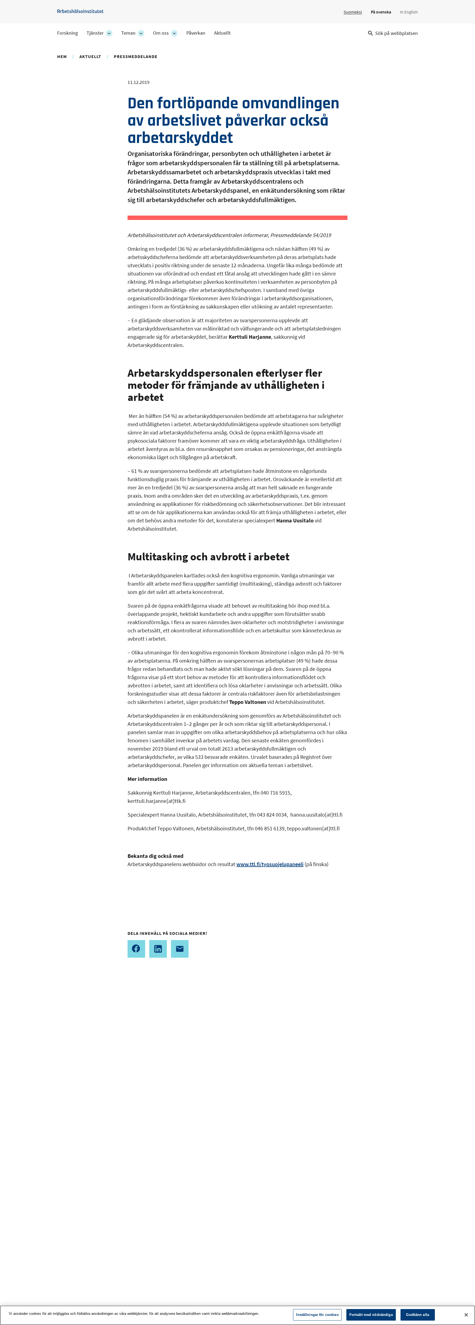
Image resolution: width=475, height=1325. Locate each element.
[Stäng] (466, 1315)
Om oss (161, 33)
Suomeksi (353, 12)
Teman (128, 33)
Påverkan (195, 33)
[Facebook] (136, 949)
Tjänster (95, 33)
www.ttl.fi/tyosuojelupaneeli (269, 864)
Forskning (67, 33)
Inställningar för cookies (317, 1315)
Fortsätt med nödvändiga (371, 1315)
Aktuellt (222, 33)
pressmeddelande (136, 56)
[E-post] (180, 949)
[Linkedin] (158, 949)
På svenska (381, 12)
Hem (62, 56)
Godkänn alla (417, 1315)
